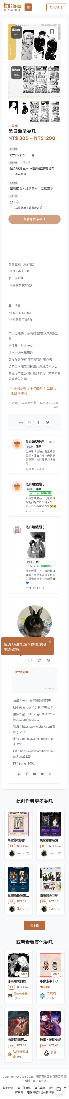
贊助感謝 (8, 1088)
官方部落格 (24, 1088)
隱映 (38, 446)
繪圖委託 (20, 388)
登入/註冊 (56, 7)
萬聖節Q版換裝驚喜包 (23, 840)
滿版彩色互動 (49, 895)
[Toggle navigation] (28, 7)
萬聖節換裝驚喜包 (52, 840)
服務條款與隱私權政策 (40, 1092)
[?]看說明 (25, 162)
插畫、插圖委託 (50, 1039)
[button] (58, 1088)
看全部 (34, 925)
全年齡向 (36, 388)
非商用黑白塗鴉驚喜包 (23, 981)
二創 (50, 388)
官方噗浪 (40, 1088)
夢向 (24, 393)
